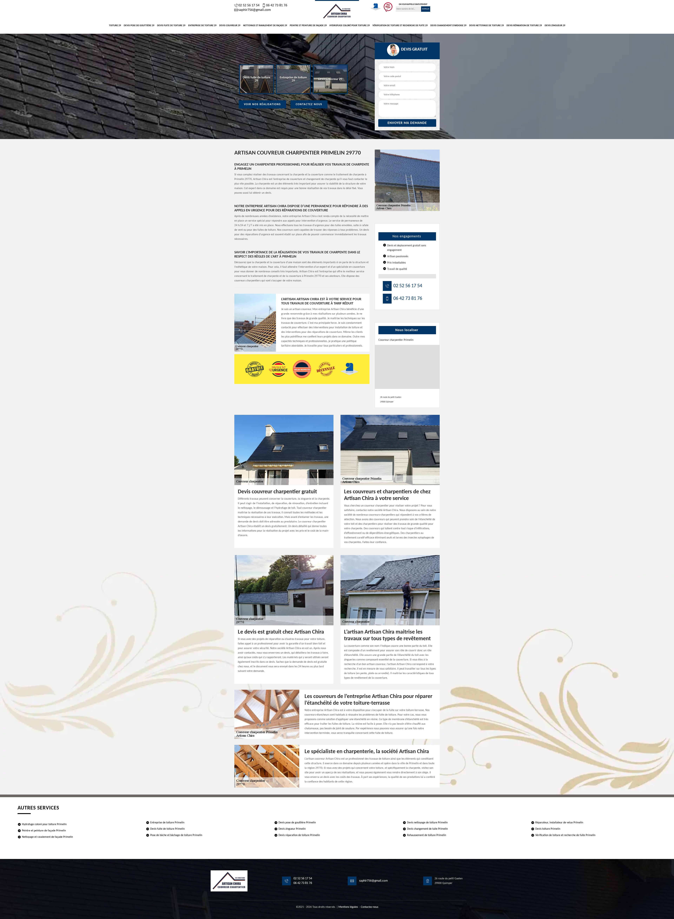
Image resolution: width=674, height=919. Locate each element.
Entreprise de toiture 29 (202, 25)
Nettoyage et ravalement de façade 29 (265, 25)
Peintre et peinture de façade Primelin (44, 830)
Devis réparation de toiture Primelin (299, 835)
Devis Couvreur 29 (229, 25)
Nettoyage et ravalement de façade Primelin (47, 837)
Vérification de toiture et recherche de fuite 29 (400, 25)
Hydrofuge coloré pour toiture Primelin (44, 824)
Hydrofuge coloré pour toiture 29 (349, 25)
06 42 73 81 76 (276, 5)
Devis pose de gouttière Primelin (297, 822)
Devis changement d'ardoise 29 (448, 25)
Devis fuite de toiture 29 (171, 25)
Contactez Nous (309, 104)
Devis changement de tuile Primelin (427, 829)
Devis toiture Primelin (547, 829)
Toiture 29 (115, 25)
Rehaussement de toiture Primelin (426, 835)
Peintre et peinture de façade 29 (308, 25)
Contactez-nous (369, 907)
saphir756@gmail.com (254, 10)
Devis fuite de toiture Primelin (167, 829)
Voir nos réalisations (262, 104)
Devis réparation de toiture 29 (524, 25)
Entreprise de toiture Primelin (167, 822)
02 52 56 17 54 (248, 5)
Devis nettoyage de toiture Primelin (427, 822)
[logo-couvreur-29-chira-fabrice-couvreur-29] (337, 11)
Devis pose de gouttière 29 (139, 25)
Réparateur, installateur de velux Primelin (559, 822)
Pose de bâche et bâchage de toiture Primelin (176, 835)
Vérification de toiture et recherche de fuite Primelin (565, 835)
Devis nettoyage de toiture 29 (486, 25)
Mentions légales (348, 907)
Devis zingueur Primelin (292, 829)
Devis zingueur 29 (555, 25)
